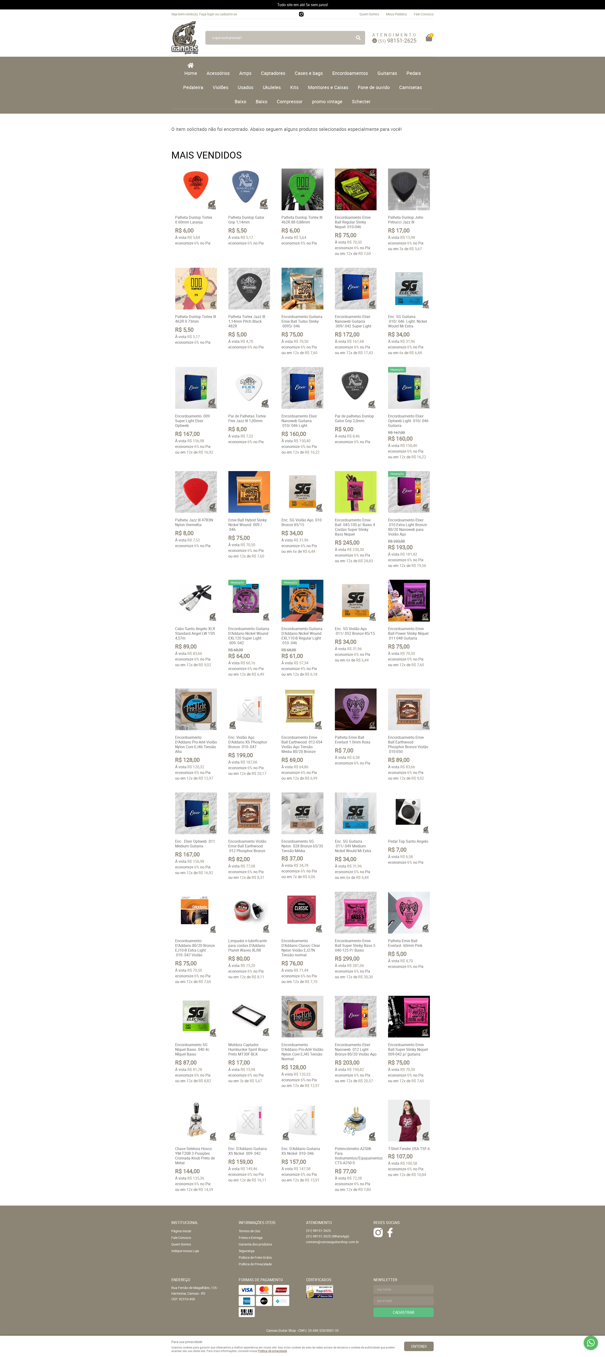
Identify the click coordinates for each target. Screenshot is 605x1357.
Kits (294, 87)
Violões (220, 87)
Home (190, 73)
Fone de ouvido (374, 87)
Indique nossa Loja (185, 1251)
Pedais (413, 73)
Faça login (206, 14)
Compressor (289, 101)
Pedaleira (193, 87)
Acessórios (218, 73)
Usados (245, 87)
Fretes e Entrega (251, 1237)
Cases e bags (309, 73)
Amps (245, 73)
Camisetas (410, 87)
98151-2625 (397, 40)
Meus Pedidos (396, 14)
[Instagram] (301, 14)
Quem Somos (369, 14)
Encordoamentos (350, 73)
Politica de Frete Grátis (255, 1257)
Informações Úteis (257, 1222)
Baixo (240, 101)
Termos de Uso (249, 1231)
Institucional (184, 1222)
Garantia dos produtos (255, 1244)
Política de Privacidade (255, 1264)
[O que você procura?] (358, 38)
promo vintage (327, 101)
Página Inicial (181, 1231)
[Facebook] (390, 1232)
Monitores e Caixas (328, 87)
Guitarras (387, 73)
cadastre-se (228, 14)
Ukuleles (272, 87)
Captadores (273, 73)
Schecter (361, 101)
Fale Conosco (424, 14)
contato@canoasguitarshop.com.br (332, 1242)
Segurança (247, 1251)
